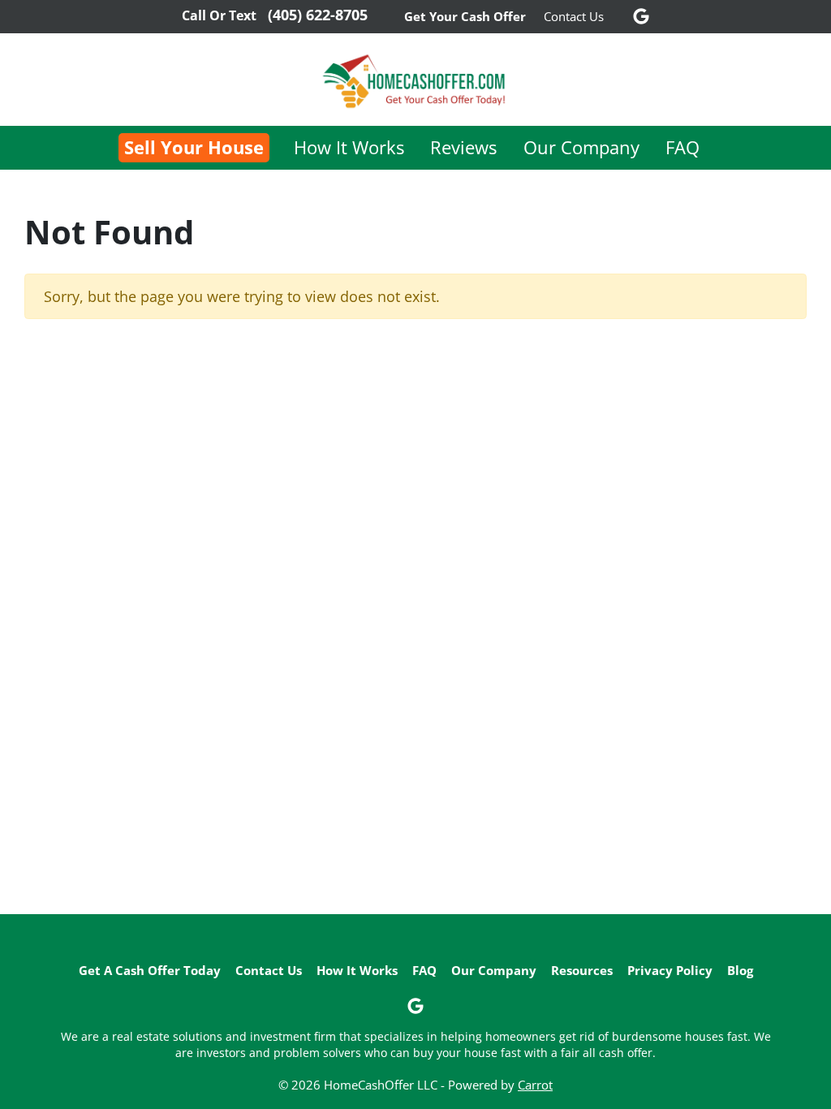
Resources (582, 970)
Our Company (581, 147)
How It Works (349, 147)
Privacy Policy (670, 970)
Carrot (535, 1085)
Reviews (463, 147)
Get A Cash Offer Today (150, 970)
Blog (740, 970)
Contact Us (574, 16)
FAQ (682, 147)
